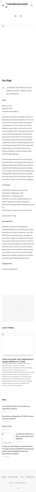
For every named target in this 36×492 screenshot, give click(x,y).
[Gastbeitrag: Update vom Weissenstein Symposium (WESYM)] (9, 438)
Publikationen (13, 477)
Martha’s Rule (7, 426)
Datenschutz (30, 477)
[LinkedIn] (15, 16)
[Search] (32, 5)
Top (18, 488)
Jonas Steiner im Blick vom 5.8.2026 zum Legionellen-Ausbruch (16, 407)
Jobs (21, 477)
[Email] (21, 16)
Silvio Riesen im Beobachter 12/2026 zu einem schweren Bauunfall (18, 417)
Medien (4, 477)
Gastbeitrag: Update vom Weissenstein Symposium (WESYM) (24, 436)
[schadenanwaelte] (17, 5)
